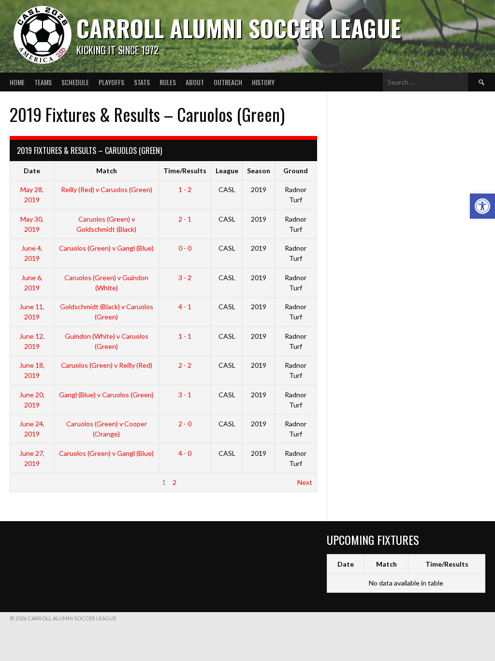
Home (17, 82)
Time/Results (184, 170)
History (263, 82)
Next (304, 482)
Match (106, 170)
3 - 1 (184, 395)
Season (258, 170)
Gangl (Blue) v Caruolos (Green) (106, 395)
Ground (295, 170)
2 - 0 (184, 424)
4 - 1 (184, 306)
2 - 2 (184, 365)
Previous (28, 482)
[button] (482, 206)
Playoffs (111, 82)
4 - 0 (184, 453)
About (195, 82)
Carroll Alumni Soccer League (238, 28)
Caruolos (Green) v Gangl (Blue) (106, 248)
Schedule (75, 82)
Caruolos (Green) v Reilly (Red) (106, 365)
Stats (142, 82)
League (227, 170)
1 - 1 (184, 336)
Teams (43, 82)
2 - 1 (184, 219)
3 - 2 (184, 277)
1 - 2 (184, 189)
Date (32, 170)
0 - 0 (184, 248)
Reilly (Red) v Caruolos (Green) (106, 189)
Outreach (228, 82)
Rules (168, 82)
